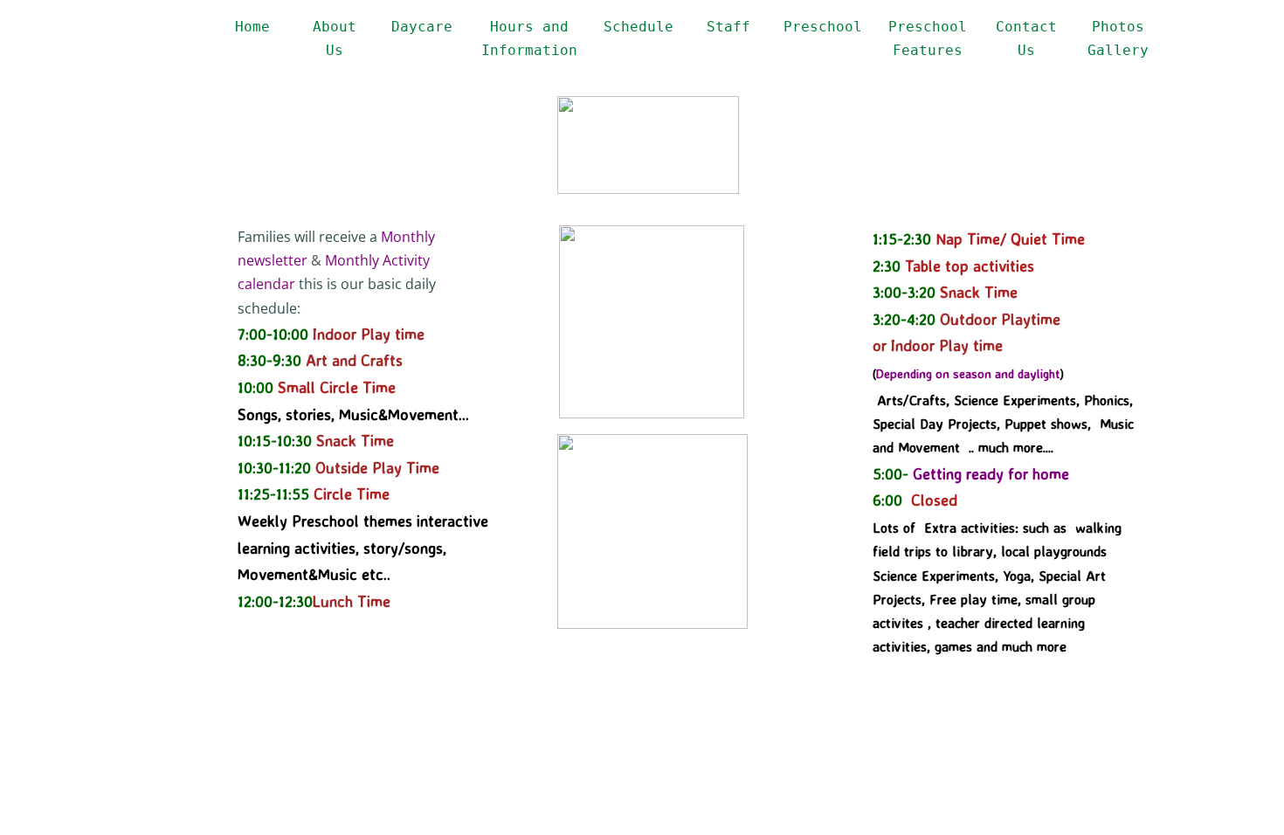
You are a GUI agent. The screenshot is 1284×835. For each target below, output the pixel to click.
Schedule (638, 26)
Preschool (823, 26)
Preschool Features (927, 38)
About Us (334, 38)
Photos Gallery (1118, 38)
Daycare (421, 26)
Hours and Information (529, 38)
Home (252, 26)
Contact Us (1026, 38)
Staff (728, 26)
